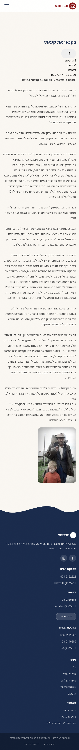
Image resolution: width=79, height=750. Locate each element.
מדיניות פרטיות (68, 717)
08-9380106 (69, 600)
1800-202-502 (68, 635)
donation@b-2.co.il (65, 606)
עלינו (73, 667)
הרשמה (72, 694)
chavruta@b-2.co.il (65, 583)
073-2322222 (68, 577)
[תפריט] (6, 6)
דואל (70, 65)
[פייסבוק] (72, 558)
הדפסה (70, 60)
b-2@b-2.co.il (68, 648)
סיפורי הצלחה (68, 681)
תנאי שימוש (69, 710)
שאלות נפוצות (68, 687)
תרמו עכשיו (66, 616)
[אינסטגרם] (63, 558)
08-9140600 (69, 642)
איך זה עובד (69, 674)
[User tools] (68, 53)
